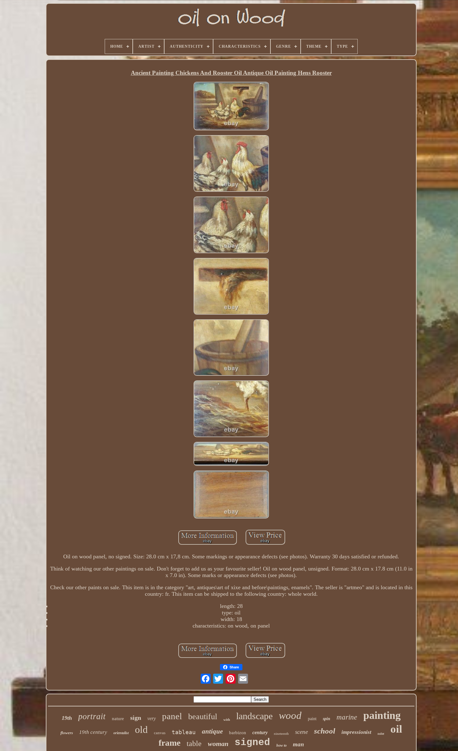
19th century (93, 732)
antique (212, 731)
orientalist (121, 733)
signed (252, 742)
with (226, 719)
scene (301, 732)
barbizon (237, 732)
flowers (66, 732)
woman (218, 744)
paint (312, 718)
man (298, 744)
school (324, 731)
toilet (381, 733)
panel (172, 716)
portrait (92, 716)
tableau (184, 732)
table (194, 743)
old (141, 729)
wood (290, 715)
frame (169, 743)
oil (396, 729)
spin (326, 718)
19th (67, 718)
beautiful (202, 716)
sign (135, 717)
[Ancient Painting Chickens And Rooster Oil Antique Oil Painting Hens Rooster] (231, 106)
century (260, 732)
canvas (159, 732)
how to (281, 745)
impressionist (356, 732)
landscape (254, 716)
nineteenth (281, 733)
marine (346, 717)
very (151, 718)
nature (118, 718)
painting (382, 715)
